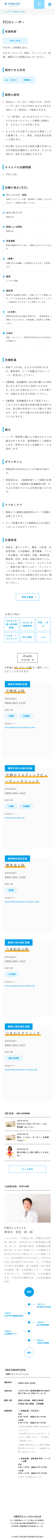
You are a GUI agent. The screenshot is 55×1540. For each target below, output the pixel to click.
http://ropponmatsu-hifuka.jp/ (20, 986)
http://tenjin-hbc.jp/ (15, 818)
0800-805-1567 (15, 1045)
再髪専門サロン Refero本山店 (27, 1516)
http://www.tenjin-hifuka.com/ (20, 728)
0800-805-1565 (15, 793)
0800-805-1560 (15, 877)
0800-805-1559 (15, 703)
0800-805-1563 (15, 961)
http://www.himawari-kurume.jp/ (21, 1070)
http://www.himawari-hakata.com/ (22, 902)
